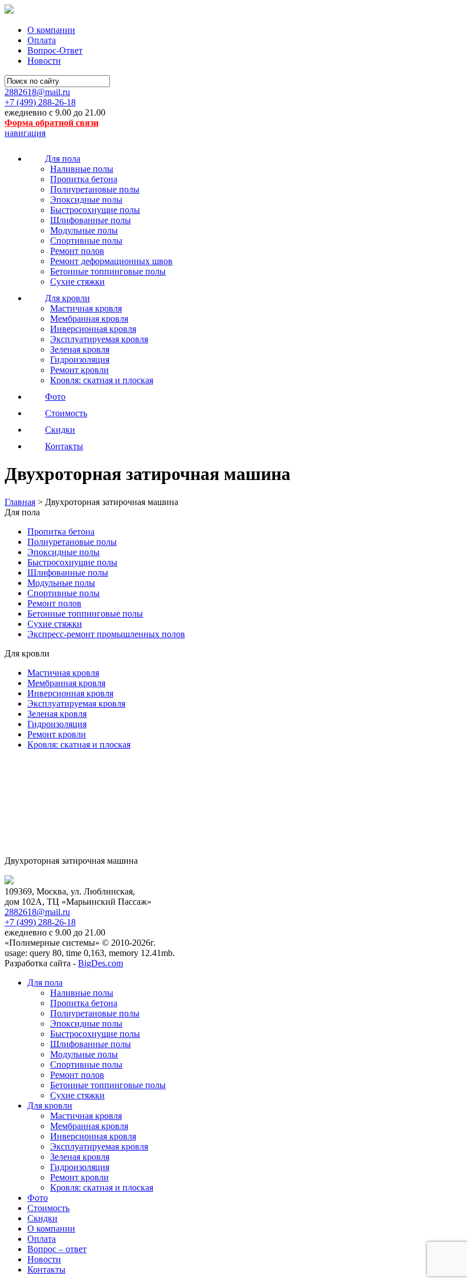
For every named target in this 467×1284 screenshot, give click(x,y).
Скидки (42, 1218)
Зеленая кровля (79, 349)
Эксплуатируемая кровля (99, 339)
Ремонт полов (77, 251)
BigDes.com (100, 963)
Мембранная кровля (89, 318)
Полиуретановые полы (95, 189)
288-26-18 (40, 102)
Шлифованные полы (90, 220)
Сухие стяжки (77, 281)
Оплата (41, 40)
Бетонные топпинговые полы (108, 271)
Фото (37, 1198)
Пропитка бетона (83, 179)
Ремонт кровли (79, 370)
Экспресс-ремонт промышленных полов (106, 634)
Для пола (45, 982)
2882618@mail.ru (37, 92)
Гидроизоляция (79, 359)
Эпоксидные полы (86, 199)
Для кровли (49, 1105)
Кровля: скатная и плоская (101, 380)
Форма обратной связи (52, 123)
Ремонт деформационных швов (111, 261)
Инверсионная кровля (93, 329)
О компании (51, 30)
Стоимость (48, 1208)
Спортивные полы (86, 240)
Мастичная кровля (86, 308)
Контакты (46, 1269)
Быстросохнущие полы (95, 210)
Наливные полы (81, 169)
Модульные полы (84, 230)
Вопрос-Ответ (55, 50)
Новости (44, 60)
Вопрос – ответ (57, 1249)
